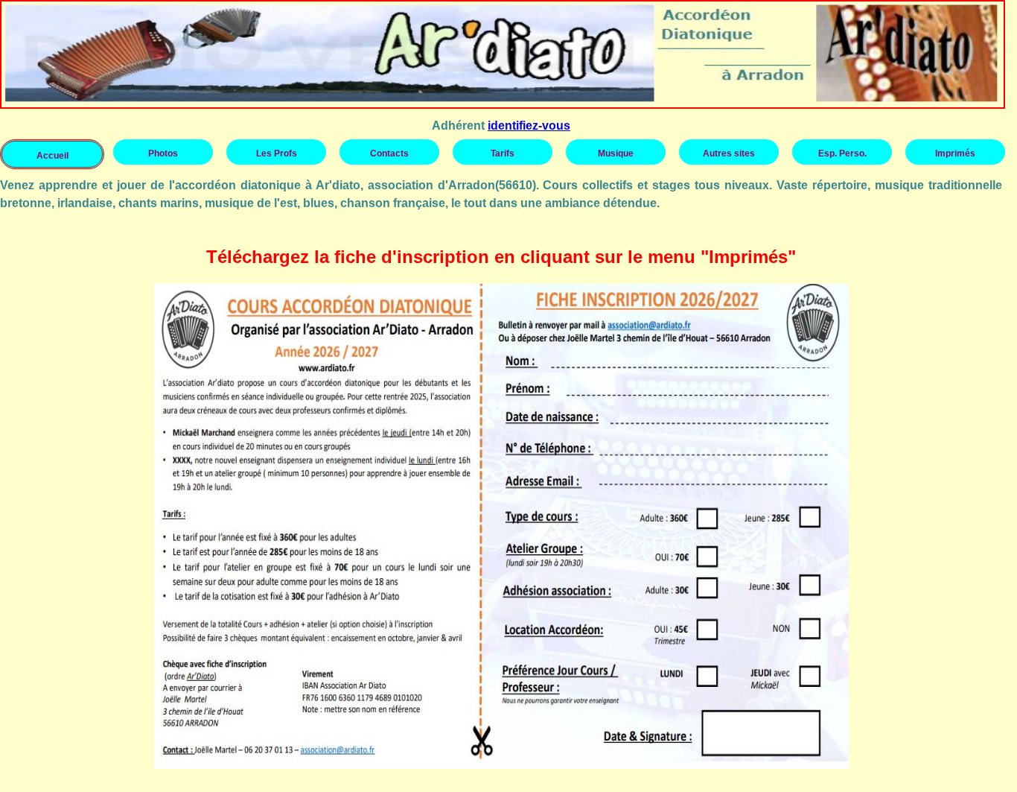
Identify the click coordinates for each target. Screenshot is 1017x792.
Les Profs (276, 153)
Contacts (389, 153)
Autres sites (729, 153)
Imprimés (955, 153)
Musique (616, 153)
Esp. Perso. (842, 153)
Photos (163, 153)
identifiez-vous (529, 125)
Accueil (52, 156)
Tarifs (502, 153)
